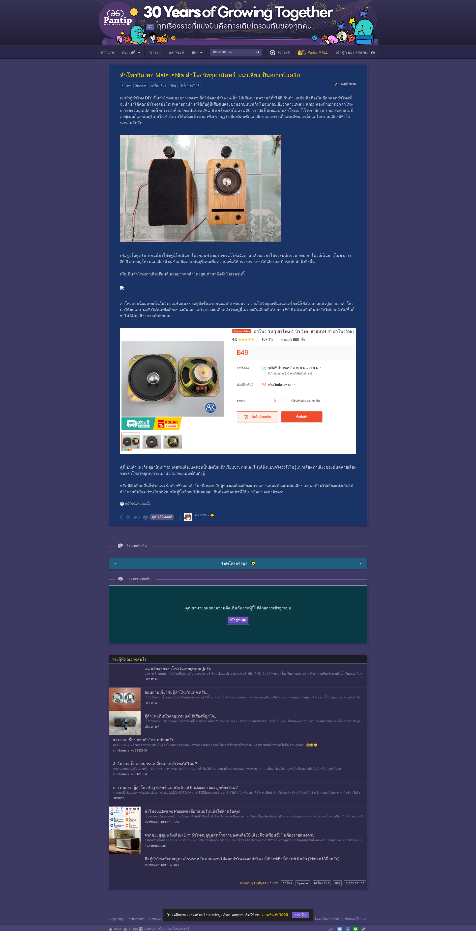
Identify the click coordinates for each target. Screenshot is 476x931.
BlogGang (116, 919)
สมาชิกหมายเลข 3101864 (130, 774)
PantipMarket (136, 919)
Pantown (155, 919)
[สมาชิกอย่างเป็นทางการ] (212, 515)
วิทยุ (173, 85)
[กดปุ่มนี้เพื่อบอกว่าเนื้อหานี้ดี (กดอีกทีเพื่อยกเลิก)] (127, 517)
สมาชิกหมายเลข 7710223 (162, 822)
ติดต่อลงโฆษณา (356, 919)
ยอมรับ (300, 915)
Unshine (118, 798)
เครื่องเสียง (158, 85)
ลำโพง (126, 85)
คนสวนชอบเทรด (155, 845)
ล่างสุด (133, 929)
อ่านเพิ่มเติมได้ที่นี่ (275, 915)
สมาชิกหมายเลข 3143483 (162, 865)
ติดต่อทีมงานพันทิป (328, 919)
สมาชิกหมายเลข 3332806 (130, 750)
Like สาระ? (201, 515)
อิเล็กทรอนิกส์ (189, 85)
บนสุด (118, 929)
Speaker (141, 85)
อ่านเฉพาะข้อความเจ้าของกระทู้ (166, 929)
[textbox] (235, 52)
